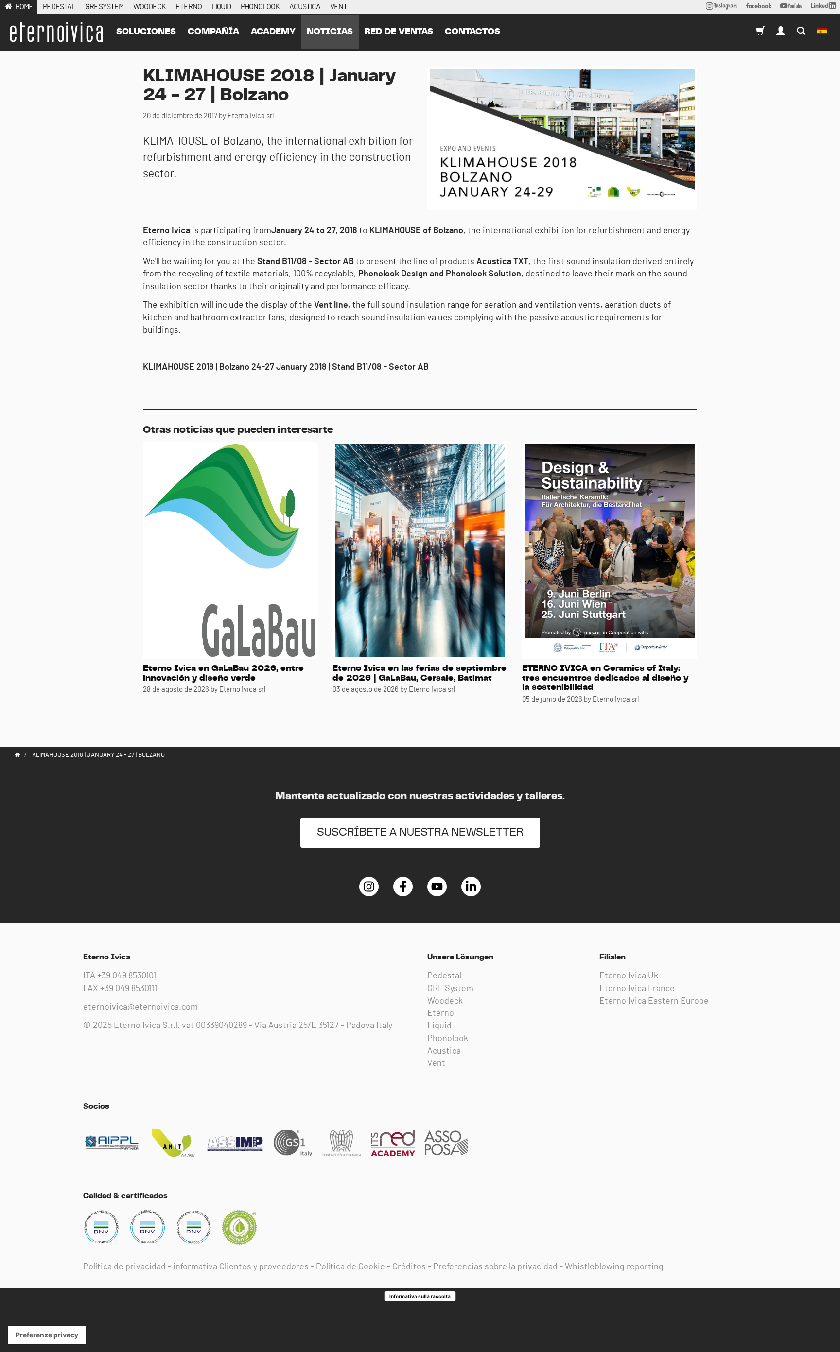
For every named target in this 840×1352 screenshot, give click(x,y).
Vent (436, 1063)
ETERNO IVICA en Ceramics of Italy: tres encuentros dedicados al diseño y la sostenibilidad (605, 678)
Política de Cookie (350, 1267)
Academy (273, 31)
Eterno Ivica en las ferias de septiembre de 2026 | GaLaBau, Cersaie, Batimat (419, 673)
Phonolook (447, 1038)
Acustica (444, 1051)
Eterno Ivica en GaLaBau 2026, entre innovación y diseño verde (223, 673)
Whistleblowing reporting (614, 1267)
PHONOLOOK (260, 7)
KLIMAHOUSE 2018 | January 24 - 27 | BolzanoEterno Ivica (56, 32)
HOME (24, 7)
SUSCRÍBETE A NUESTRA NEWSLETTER (420, 832)
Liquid (439, 1026)
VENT (338, 7)
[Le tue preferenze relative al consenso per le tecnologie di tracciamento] (47, 1335)
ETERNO (188, 7)
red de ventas (399, 31)
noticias (330, 31)
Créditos (409, 1267)
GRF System (450, 988)
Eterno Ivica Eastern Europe (654, 1001)
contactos (472, 31)
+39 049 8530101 (126, 976)
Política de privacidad (124, 1267)
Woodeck (445, 1001)
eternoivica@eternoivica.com (140, 1007)
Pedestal (444, 976)
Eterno (440, 1013)
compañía (213, 31)
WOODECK (149, 7)
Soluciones (146, 31)
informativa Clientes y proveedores (241, 1267)
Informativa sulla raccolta (420, 1296)
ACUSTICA (304, 7)
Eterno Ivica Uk (628, 976)
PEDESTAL (59, 7)
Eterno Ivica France (637, 988)
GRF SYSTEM (104, 7)
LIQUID (221, 7)
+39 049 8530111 (129, 988)
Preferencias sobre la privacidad (495, 1267)
